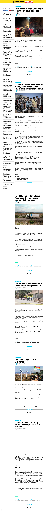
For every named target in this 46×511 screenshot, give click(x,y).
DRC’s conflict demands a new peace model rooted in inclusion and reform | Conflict (7, 128)
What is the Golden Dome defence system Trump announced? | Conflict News (7, 157)
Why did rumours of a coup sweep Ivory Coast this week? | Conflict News (7, 115)
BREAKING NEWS (17, 4)
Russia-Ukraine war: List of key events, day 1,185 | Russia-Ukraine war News (7, 121)
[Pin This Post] (10, 10)
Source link (16, 63)
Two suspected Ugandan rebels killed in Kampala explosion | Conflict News (7, 21)
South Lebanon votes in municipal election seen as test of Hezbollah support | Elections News (7, 111)
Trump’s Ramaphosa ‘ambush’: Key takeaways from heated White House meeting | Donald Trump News (7, 145)
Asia (14, 4)
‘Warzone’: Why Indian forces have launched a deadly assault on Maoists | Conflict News (7, 153)
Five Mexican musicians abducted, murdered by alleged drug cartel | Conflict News (7, 69)
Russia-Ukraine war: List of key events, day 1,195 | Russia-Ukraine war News (7, 27)
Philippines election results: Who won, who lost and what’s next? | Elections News (7, 188)
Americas (12, 4)
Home (7, 4)
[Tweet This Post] (7, 10)
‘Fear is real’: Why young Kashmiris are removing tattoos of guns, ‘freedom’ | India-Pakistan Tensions (7, 177)
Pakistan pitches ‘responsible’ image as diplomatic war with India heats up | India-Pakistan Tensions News (7, 90)
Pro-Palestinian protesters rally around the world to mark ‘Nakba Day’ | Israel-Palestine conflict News (7, 180)
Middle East (30, 4)
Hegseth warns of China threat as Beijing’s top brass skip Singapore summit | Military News (7, 55)
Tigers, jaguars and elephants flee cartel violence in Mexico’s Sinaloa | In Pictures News (7, 160)
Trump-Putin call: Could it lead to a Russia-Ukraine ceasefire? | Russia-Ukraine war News (7, 174)
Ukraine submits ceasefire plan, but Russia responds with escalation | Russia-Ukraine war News (7, 82)
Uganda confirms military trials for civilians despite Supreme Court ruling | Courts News (7, 170)
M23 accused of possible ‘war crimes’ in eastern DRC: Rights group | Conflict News (7, 97)
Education (38, 4)
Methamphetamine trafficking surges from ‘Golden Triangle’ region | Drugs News (7, 94)
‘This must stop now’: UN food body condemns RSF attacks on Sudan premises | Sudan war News (7, 75)
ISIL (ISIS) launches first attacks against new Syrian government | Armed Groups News (7, 65)
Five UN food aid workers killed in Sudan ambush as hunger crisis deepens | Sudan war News (7, 18)
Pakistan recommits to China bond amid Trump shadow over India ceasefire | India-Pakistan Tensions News (7, 149)
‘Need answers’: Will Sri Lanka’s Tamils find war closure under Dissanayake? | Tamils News (7, 118)
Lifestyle (27, 4)
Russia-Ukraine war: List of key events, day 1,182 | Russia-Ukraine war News (7, 167)
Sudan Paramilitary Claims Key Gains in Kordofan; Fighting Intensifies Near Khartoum (7, 48)
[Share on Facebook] (4, 10)
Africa (9, 4)
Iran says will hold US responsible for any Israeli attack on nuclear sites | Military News (7, 142)
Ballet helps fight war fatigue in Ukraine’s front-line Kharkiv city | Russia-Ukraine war (7, 45)
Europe (24, 4)
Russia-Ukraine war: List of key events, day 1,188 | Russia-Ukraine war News (7, 100)
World (35, 4)
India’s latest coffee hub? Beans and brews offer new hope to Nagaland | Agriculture (7, 58)
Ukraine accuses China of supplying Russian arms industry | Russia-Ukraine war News (7, 104)
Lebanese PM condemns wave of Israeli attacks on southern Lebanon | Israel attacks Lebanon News (7, 138)
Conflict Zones (21, 4)
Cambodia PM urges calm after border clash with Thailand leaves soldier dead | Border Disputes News (7, 85)
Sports (33, 4)
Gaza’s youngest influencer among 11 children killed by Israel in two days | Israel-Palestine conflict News (7, 107)
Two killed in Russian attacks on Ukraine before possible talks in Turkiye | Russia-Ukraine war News (7, 52)
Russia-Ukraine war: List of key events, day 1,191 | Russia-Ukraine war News (7, 72)
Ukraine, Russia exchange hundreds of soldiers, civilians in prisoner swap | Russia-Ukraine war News (7, 125)
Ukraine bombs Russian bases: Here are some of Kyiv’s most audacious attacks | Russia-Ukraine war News (7, 38)
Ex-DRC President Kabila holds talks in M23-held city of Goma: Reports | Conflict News (7, 79)
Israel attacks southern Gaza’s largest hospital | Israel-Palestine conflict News (7, 8)
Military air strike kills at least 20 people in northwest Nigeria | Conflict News (7, 35)
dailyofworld (19, 15)
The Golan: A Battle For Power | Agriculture (7, 24)
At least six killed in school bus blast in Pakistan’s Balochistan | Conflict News (7, 163)
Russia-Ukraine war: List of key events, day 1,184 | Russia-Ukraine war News (7, 134)
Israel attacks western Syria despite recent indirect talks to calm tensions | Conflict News (7, 62)
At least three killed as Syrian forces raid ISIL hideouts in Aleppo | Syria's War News (7, 184)
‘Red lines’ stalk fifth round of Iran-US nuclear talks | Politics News (7, 131)
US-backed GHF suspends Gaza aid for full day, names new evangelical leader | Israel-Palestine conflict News (7, 14)
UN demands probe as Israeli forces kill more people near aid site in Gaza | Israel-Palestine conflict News (7, 31)
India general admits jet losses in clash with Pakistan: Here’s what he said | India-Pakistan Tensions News (7, 41)
